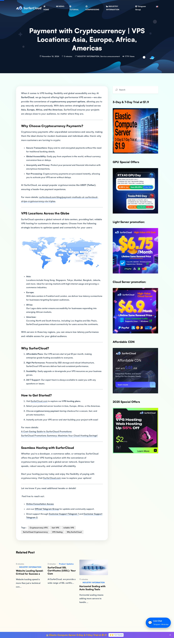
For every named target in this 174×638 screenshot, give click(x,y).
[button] (60, 6)
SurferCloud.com (39, 401)
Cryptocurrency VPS (39, 528)
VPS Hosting (57, 532)
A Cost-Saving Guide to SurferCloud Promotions (46, 431)
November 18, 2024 (50, 56)
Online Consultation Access (40, 504)
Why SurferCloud (74, 532)
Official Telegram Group (47, 509)
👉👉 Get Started (116, 635)
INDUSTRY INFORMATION (88, 56)
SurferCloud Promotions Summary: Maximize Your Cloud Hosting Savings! (59, 435)
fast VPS (55, 528)
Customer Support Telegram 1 (64, 514)
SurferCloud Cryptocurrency (35, 532)
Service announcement (110, 56)
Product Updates (65, 564)
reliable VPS (68, 528)
